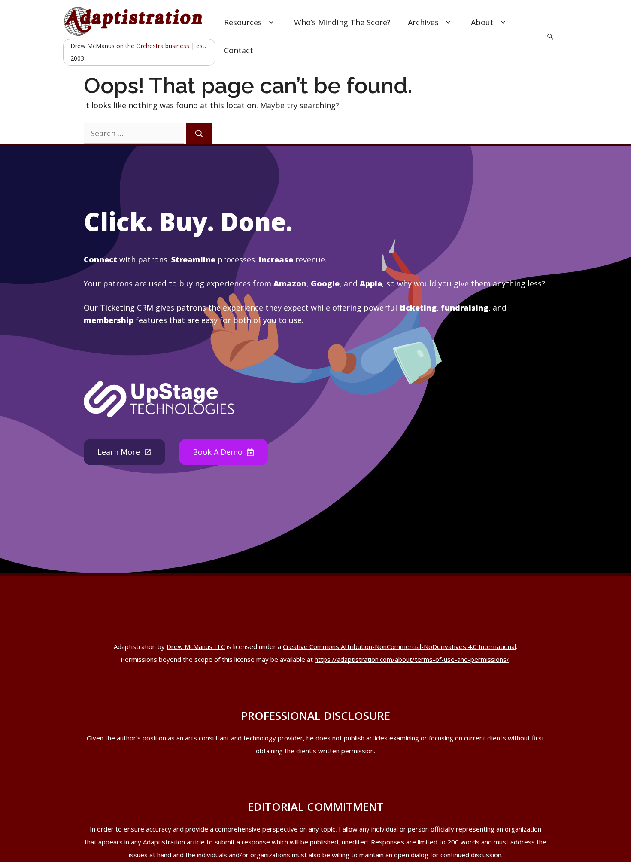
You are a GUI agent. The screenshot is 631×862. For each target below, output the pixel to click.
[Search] (199, 133)
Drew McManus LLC (196, 646)
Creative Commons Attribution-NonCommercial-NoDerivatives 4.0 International (399, 646)
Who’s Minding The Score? (342, 22)
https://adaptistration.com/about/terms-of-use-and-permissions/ (412, 659)
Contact (238, 50)
